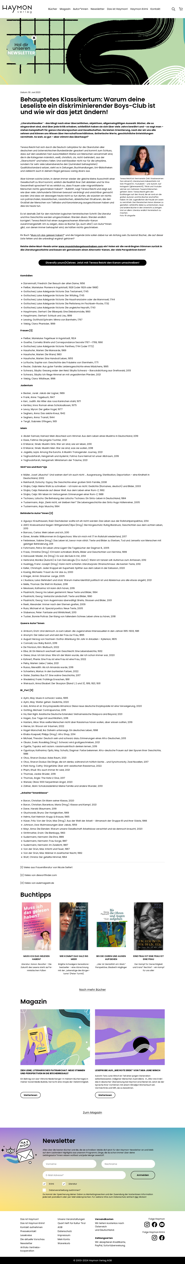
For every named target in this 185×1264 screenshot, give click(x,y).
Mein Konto (64, 1239)
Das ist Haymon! (117, 9)
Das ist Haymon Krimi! (32, 1223)
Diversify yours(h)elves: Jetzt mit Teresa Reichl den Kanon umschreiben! (92, 262)
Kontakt (155, 9)
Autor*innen (80, 9)
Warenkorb (64, 1243)
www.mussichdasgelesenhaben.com (81, 246)
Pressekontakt (28, 1231)
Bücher (52, 9)
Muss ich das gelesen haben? (47, 235)
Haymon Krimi (139, 9)
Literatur (73, 1183)
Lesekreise (26, 1235)
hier (136, 1197)
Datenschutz (65, 1231)
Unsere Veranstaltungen (71, 1219)
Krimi (51, 1183)
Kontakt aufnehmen (31, 1227)
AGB (60, 1227)
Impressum (64, 1235)
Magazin (65, 9)
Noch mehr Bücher (92, 990)
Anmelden (143, 1175)
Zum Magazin (92, 1112)
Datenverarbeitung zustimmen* (65, 1190)
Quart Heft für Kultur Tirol (71, 1223)
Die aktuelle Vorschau (32, 1239)
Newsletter (97, 9)
